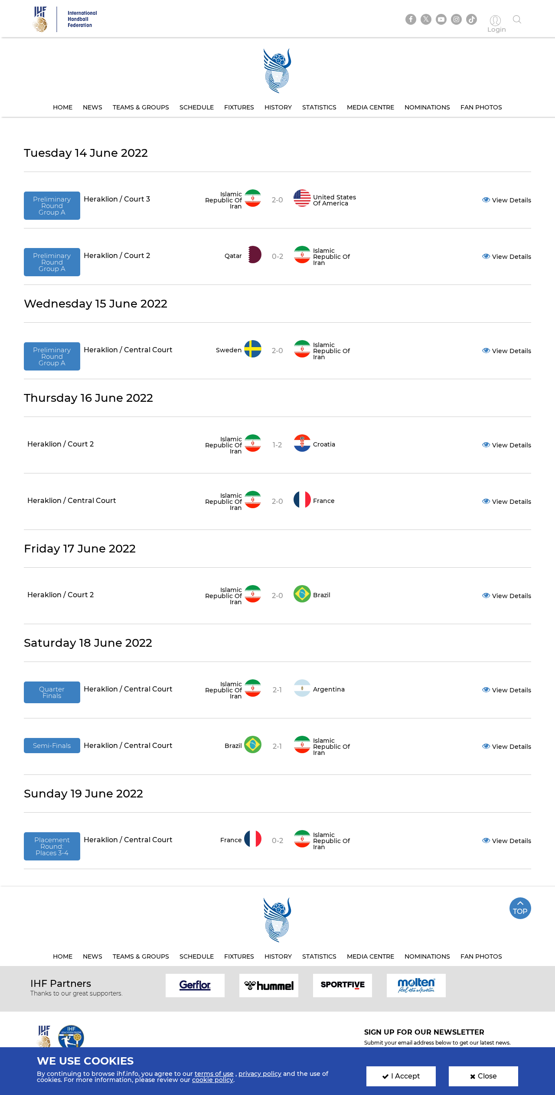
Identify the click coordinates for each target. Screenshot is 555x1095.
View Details (511, 200)
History (278, 107)
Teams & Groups (141, 107)
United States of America (334, 200)
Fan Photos (481, 107)
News (92, 107)
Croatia (324, 444)
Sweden (229, 350)
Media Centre (370, 107)
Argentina (329, 689)
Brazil (321, 595)
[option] (195, 985)
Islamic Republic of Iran (223, 200)
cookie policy (212, 1080)
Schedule (197, 107)
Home (62, 107)
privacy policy (259, 1074)
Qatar (233, 256)
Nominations (427, 107)
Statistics (319, 107)
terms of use (214, 1074)
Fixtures (239, 107)
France (324, 501)
